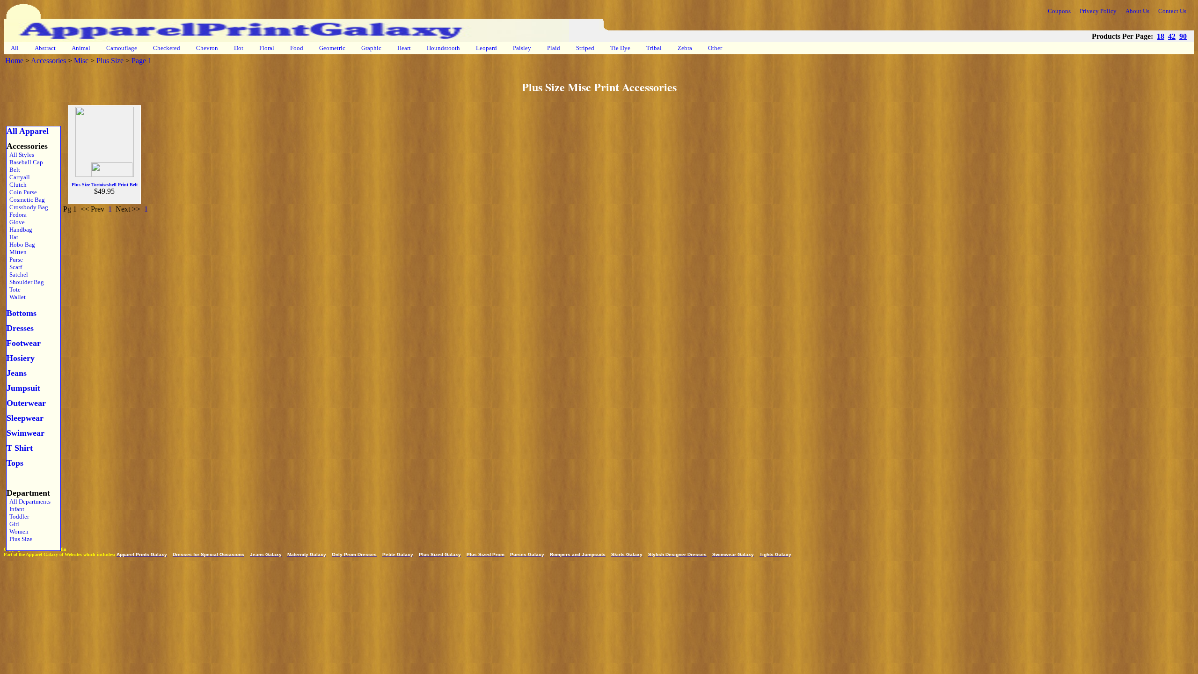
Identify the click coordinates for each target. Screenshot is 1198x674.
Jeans (17, 373)
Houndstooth (443, 47)
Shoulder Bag (25, 282)
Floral (266, 47)
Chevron (207, 47)
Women (18, 531)
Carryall (18, 177)
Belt (13, 169)
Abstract (45, 47)
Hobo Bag (21, 244)
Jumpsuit (23, 388)
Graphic (371, 47)
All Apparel (28, 131)
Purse (15, 259)
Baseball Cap (25, 162)
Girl (13, 523)
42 (1172, 36)
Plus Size (110, 61)
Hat (12, 237)
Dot (238, 47)
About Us (1137, 11)
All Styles (20, 154)
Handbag (19, 229)
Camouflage (121, 47)
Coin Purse (22, 192)
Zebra (685, 47)
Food (296, 47)
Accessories (48, 61)
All (15, 47)
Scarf (14, 267)
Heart (404, 47)
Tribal (654, 47)
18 (1160, 36)
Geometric (332, 47)
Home (14, 61)
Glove (16, 222)
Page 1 (141, 61)
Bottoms (22, 313)
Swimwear (25, 433)
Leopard (486, 47)
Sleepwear (25, 418)
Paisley (522, 47)
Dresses (20, 328)
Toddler (18, 516)
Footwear (24, 343)
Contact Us (1172, 11)
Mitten (17, 252)
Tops (15, 463)
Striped (585, 47)
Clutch (17, 184)
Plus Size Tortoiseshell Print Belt (105, 184)
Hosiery (21, 358)
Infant (15, 509)
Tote (14, 289)
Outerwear (26, 403)
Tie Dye (620, 47)
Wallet (16, 296)
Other (715, 47)
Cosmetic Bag (26, 199)
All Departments (29, 501)
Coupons (1059, 11)
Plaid (553, 47)
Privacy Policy (1098, 11)
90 (1183, 36)
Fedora (17, 214)
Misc (81, 61)
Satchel (17, 274)
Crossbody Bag (27, 207)
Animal (81, 47)
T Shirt (20, 448)
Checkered (166, 47)
